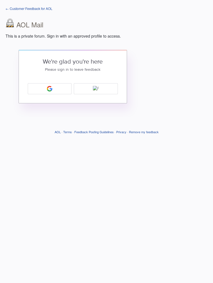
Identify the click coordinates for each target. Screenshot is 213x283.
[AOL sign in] (96, 88)
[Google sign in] (50, 88)
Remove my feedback (144, 132)
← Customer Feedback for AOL (29, 8)
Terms (67, 132)
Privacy (121, 132)
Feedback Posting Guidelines (94, 132)
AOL (58, 132)
